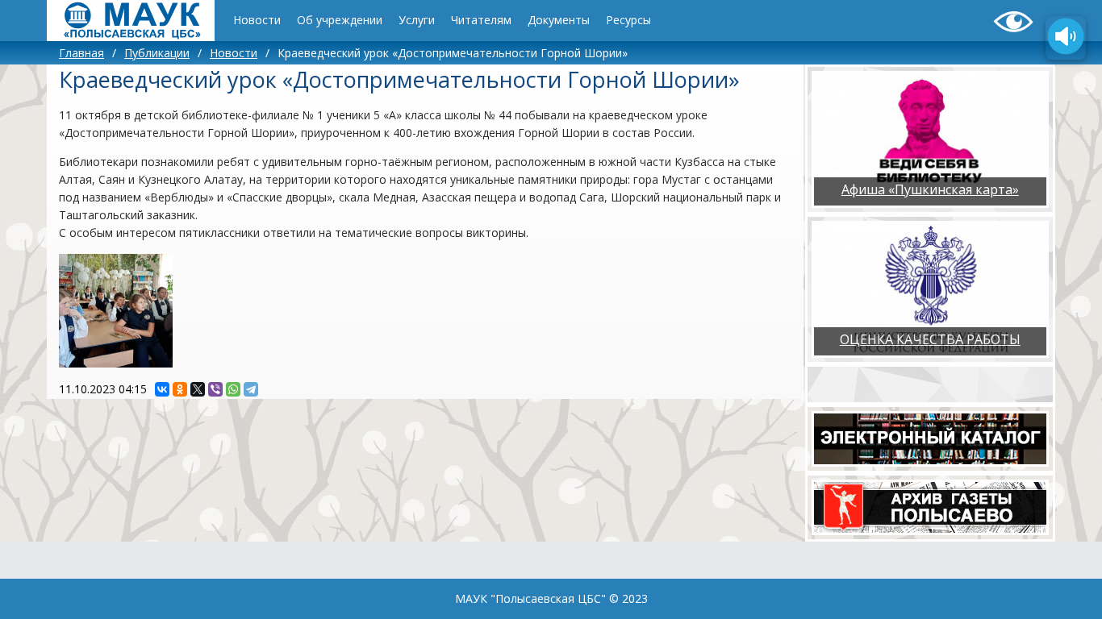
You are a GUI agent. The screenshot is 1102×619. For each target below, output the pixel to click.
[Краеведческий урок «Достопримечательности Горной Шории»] (116, 311)
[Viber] (215, 389)
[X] (197, 389)
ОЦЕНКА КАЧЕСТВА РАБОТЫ (930, 339)
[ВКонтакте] (162, 389)
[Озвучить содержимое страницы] (1066, 38)
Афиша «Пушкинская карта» (930, 189)
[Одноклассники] (180, 389)
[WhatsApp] (233, 389)
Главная (81, 52)
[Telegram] (251, 389)
